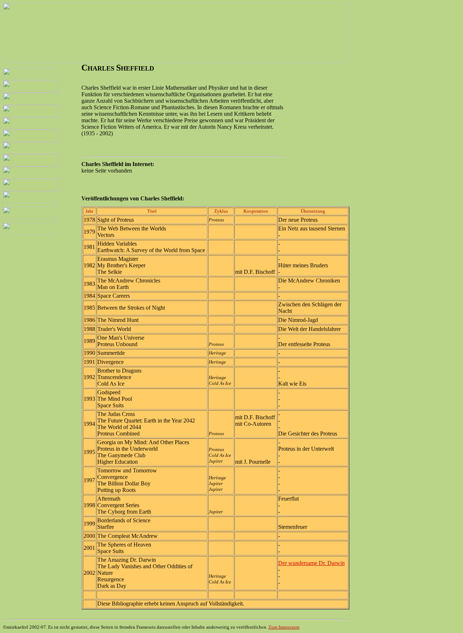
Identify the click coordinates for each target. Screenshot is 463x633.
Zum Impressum (284, 627)
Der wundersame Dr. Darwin (311, 563)
